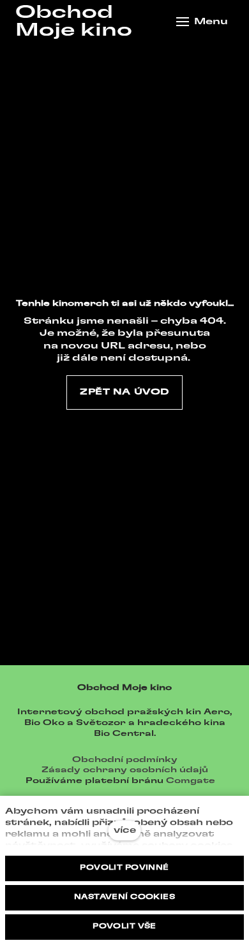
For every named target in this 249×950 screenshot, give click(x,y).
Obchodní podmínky (124, 759)
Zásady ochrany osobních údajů (125, 770)
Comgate (190, 780)
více (125, 830)
